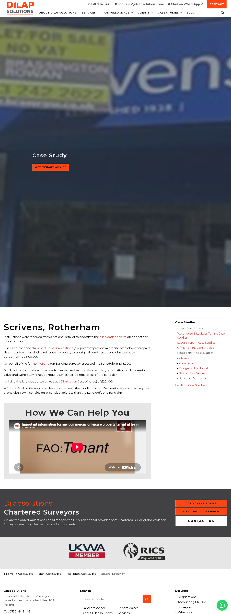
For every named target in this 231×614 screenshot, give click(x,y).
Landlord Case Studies (190, 385)
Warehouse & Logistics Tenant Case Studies (201, 335)
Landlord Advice (94, 608)
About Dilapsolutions (57, 12)
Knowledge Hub (117, 12)
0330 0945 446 (19, 611)
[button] (147, 599)
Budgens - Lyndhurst (193, 368)
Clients (144, 12)
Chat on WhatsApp (185, 4)
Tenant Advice (128, 608)
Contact (217, 4)
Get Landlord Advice (201, 511)
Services (89, 12)
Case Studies (168, 12)
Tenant (43, 363)
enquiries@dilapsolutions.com (141, 4)
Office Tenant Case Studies (195, 347)
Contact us (201, 521)
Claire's (184, 358)
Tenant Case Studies (189, 328)
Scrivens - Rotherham (194, 378)
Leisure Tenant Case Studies (196, 342)
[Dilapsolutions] (20, 8)
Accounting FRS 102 (192, 602)
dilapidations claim (113, 337)
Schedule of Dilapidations (55, 348)
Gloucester (186, 363)
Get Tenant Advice (50, 167)
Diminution (69, 381)
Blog (191, 12)
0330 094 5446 (99, 4)
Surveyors (185, 607)
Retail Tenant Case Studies (195, 352)
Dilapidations (187, 597)
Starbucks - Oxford (192, 373)
